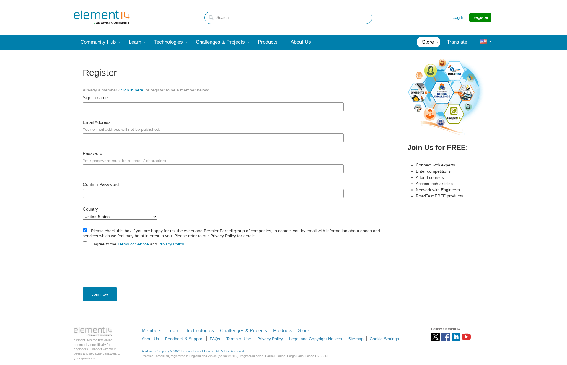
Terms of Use (238, 338)
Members (151, 330)
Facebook (445, 337)
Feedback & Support (184, 338)
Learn (173, 330)
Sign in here (132, 90)
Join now (100, 294)
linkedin (456, 337)
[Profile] (483, 42)
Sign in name (95, 97)
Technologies (200, 330)
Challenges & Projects (243, 330)
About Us (150, 338)
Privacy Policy (171, 244)
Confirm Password (101, 184)
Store (303, 330)
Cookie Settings (384, 338)
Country (90, 209)
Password (92, 153)
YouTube (466, 337)
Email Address (97, 122)
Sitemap (356, 338)
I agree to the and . (138, 244)
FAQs (215, 338)
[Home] (102, 17)
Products (282, 330)
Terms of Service (133, 244)
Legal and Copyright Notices (315, 338)
